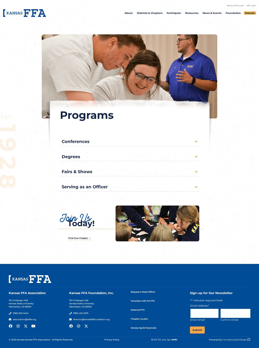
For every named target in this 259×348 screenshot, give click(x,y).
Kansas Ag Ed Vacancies (143, 327)
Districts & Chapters (149, 13)
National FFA (138, 310)
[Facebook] (10, 326)
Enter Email (197, 320)
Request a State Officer (143, 292)
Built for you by (160, 339)
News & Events (212, 13)
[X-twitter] (25, 326)
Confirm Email (229, 320)
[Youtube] (33, 326)
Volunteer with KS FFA (143, 301)
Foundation (233, 13)
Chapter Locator (139, 319)
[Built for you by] (174, 339)
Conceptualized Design (234, 339)
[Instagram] (18, 326)
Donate (250, 13)
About (129, 13)
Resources (191, 13)
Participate (174, 13)
